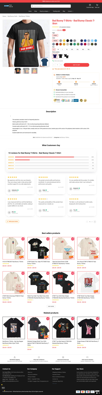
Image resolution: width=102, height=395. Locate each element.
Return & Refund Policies (58, 376)
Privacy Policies (31, 376)
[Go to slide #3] (34, 71)
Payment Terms (56, 374)
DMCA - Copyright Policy (34, 379)
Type (53, 32)
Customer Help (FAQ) (57, 381)
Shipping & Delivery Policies (59, 372)
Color (53, 38)
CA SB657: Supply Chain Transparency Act (38, 381)
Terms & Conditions (32, 374)
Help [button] (99, 393)
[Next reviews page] (94, 221)
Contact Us (55, 379)
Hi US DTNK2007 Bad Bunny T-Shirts (13, 261)
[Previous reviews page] (87, 221)
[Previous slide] (5, 43)
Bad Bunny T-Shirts (24, 16)
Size (53, 47)
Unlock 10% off (3, 388)
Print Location (55, 52)
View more (51, 306)
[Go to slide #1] (18, 71)
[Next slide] (47, 43)
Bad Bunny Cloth (12, 16)
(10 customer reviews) (64, 27)
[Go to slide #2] (26, 71)
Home (4, 16)
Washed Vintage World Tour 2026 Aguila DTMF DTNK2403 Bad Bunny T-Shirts (38, 343)
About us (30, 372)
